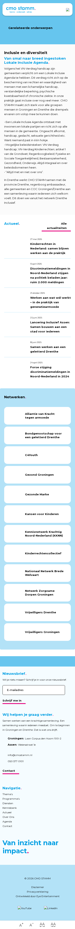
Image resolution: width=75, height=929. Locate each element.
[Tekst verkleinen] (31, 925)
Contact (8, 770)
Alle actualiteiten (57, 226)
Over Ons (8, 816)
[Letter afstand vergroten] (42, 925)
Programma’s (11, 798)
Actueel (6, 812)
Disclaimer (37, 887)
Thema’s (7, 794)
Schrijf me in (11, 700)
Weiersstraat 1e (22, 744)
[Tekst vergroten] (21, 925)
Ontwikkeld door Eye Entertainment (38, 896)
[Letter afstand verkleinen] (53, 925)
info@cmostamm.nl (20, 755)
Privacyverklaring (37, 891)
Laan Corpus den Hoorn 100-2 (34, 738)
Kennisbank (9, 807)
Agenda (7, 821)
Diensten (7, 803)
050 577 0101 (16, 761)
